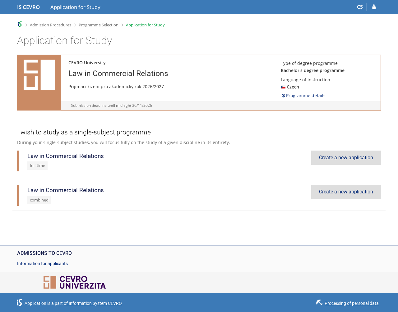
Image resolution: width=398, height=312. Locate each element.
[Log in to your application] (374, 7)
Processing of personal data (352, 303)
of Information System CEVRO (93, 303)
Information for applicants (42, 263)
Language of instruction (305, 80)
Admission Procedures (50, 25)
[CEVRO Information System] (19, 24)
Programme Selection (98, 25)
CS (360, 6)
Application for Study (145, 25)
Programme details (306, 95)
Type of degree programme (309, 63)
